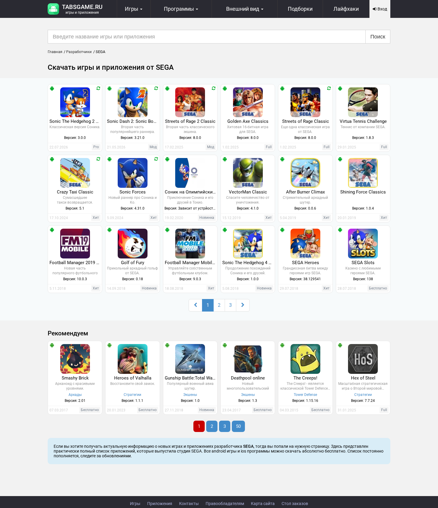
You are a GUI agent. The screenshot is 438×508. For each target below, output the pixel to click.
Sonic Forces (132, 192)
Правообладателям (225, 503)
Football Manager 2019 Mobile (75, 262)
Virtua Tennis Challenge (363, 121)
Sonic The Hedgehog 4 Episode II (248, 262)
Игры (135, 503)
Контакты (189, 503)
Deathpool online (248, 378)
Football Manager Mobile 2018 (191, 262)
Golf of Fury (132, 262)
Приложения (159, 503)
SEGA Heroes (305, 262)
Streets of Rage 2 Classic (190, 121)
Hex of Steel (363, 378)
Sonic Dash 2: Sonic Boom (133, 121)
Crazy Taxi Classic (75, 192)
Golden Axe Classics (247, 121)
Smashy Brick (75, 378)
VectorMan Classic (248, 192)
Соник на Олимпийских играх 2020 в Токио (191, 192)
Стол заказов (295, 503)
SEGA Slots (363, 262)
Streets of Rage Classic (305, 121)
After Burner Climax (305, 192)
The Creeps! (305, 378)
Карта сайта (263, 503)
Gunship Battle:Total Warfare (191, 378)
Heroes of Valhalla (132, 378)
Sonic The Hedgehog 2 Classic (75, 121)
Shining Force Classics (363, 192)
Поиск (377, 37)
